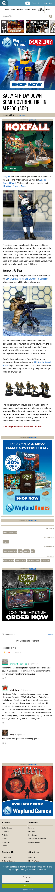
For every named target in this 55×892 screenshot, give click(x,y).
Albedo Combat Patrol (9, 532)
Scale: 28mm (45, 560)
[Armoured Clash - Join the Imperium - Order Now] (27, 620)
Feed (40, 3)
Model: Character (8, 560)
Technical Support (8, 861)
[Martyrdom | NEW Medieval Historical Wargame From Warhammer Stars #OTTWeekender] (37, 27)
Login (50, 634)
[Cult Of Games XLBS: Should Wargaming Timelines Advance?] (12, 27)
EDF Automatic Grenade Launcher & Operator (26, 279)
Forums (27, 9)
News (7, 9)
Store (34, 3)
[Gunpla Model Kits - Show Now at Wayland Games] (27, 63)
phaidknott (15, 690)
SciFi (32, 551)
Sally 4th (6, 177)
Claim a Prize (6, 857)
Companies (6, 842)
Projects (20, 9)
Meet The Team (33, 861)
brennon (22, 115)
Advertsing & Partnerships (37, 839)
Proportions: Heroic (33, 560)
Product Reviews (34, 842)
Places (34, 9)
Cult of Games (7, 828)
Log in (51, 3)
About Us (31, 857)
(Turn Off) (32, 120)
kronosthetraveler (18, 664)
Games (13, 9)
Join (45, 3)
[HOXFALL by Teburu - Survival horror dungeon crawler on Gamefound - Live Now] (27, 171)
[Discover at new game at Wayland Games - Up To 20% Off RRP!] (27, 514)
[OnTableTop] (4, 3)
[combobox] (27, 16)
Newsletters (32, 835)
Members (31, 831)
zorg (12, 735)
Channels (5, 831)
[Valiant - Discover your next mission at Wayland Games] (27, 816)
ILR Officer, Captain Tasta (14, 186)
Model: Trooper (20, 560)
